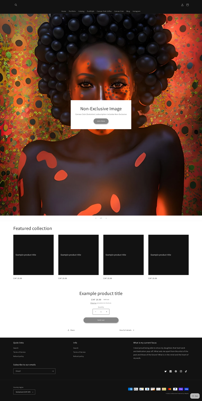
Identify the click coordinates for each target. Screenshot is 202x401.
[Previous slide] (95, 218)
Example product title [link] (26, 254)
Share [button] (72, 330)
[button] (15, 4)
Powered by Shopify (183, 393)
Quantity (101, 307)
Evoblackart (173, 393)
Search (15, 348)
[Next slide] (106, 218)
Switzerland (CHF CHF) (23, 392)
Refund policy (18, 356)
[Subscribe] (52, 371)
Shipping (93, 303)
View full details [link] (125, 330)
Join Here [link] (101, 121)
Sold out (101, 320)
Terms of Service (19, 352)
